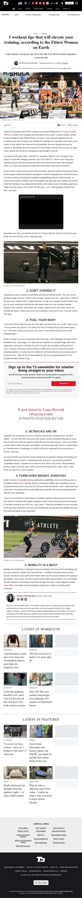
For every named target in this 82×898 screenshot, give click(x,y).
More (65, 9)
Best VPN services (23, 846)
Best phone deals (58, 831)
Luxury (49, 9)
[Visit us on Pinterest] (33, 3)
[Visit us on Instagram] (40, 3)
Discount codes (59, 843)
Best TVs (40, 835)
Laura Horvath (70, 132)
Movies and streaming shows (23, 841)
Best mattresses (41, 843)
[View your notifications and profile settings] (62, 3)
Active (27, 9)
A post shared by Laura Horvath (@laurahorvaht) (41, 411)
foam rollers (9, 585)
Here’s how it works (65, 68)
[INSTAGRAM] (19, 599)
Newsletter (74, 125)
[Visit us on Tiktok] (47, 3)
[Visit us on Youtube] (36, 3)
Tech (20, 9)
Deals (16, 14)
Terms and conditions (68, 867)
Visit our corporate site (66, 891)
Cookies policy (35, 871)
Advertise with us (50, 871)
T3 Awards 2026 (54, 14)
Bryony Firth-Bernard (29, 63)
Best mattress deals (58, 835)
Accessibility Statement (14, 867)
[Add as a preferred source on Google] (41, 882)
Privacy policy (21, 871)
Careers (63, 871)
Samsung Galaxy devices (23, 836)
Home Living (38, 9)
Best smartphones (41, 839)
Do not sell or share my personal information (41, 875)
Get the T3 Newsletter (33, 14)
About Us (54, 867)
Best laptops (41, 831)
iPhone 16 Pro (23, 831)
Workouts (44, 33)
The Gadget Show (73, 14)
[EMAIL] (26, 599)
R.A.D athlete (13, 135)
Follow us (63, 125)
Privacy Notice (67, 389)
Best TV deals (58, 839)
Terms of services (32, 389)
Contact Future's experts (37, 867)
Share (9, 125)
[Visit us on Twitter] (29, 3)
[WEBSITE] (22, 599)
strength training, (26, 480)
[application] (41, 211)
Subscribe (69, 3)
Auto (58, 9)
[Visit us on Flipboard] (43, 3)
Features (65, 63)
